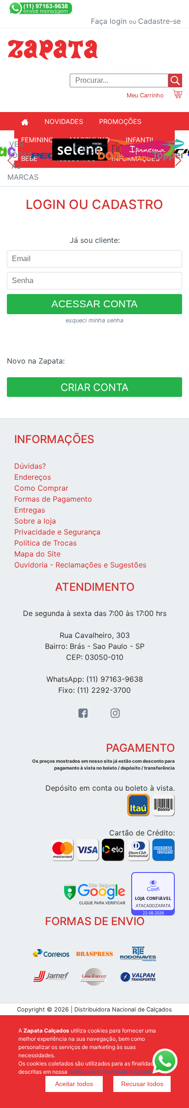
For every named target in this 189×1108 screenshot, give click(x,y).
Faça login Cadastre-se (136, 21)
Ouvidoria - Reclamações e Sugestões (80, 564)
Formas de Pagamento (53, 498)
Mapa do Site (37, 553)
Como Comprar (41, 487)
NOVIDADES (63, 121)
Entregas (29, 509)
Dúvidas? (30, 466)
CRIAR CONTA (94, 387)
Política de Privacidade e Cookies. (112, 1071)
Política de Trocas (45, 542)
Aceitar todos (74, 1083)
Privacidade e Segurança (57, 531)
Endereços (32, 477)
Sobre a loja (35, 520)
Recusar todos (142, 1083)
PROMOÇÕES (120, 121)
